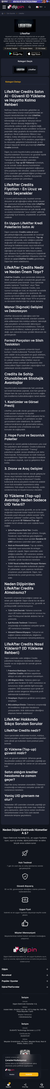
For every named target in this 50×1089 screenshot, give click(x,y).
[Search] (29, 7)
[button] (8, 1085)
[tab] (13, 82)
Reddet (11, 1074)
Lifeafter (21, 13)
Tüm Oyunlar (11, 13)
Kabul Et (29, 1074)
